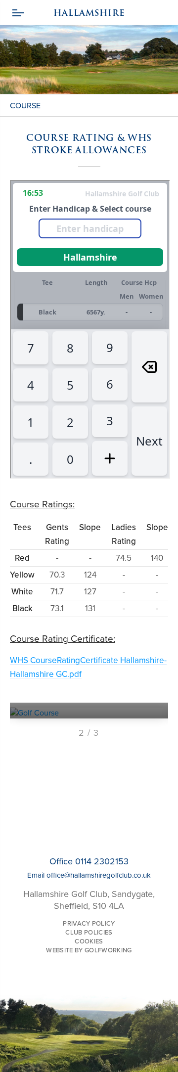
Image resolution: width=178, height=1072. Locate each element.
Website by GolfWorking (89, 950)
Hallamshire (89, 13)
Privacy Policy (89, 924)
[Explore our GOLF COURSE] (89, 713)
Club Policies (88, 933)
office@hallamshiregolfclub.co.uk (98, 875)
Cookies (89, 941)
